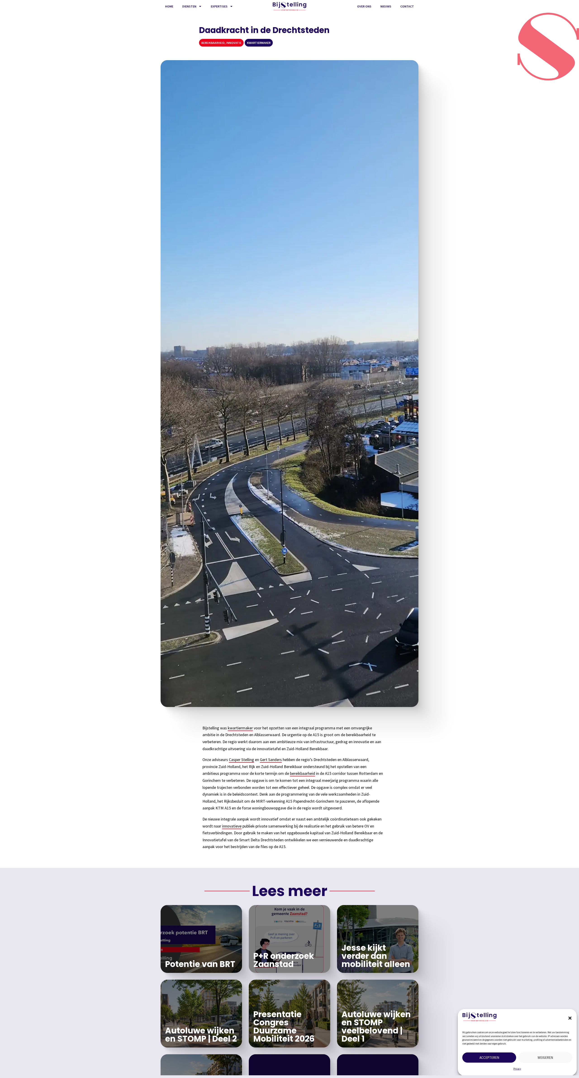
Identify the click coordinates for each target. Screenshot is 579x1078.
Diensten (189, 6)
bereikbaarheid (302, 773)
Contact (407, 6)
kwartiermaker (240, 727)
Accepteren (489, 1057)
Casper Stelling (241, 759)
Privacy (517, 1068)
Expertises (219, 6)
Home (169, 6)
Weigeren (545, 1057)
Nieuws (385, 6)
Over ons (364, 6)
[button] (570, 1018)
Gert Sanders (271, 759)
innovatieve (232, 826)
